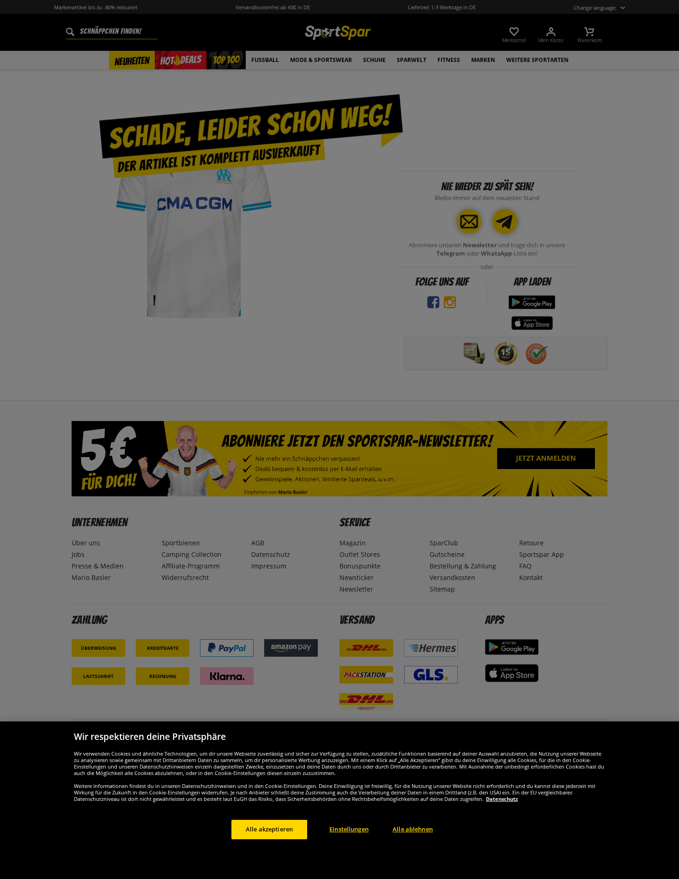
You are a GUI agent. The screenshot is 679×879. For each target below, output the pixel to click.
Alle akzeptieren (269, 829)
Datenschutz (502, 798)
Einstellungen (349, 829)
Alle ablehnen (413, 829)
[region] (339, 800)
